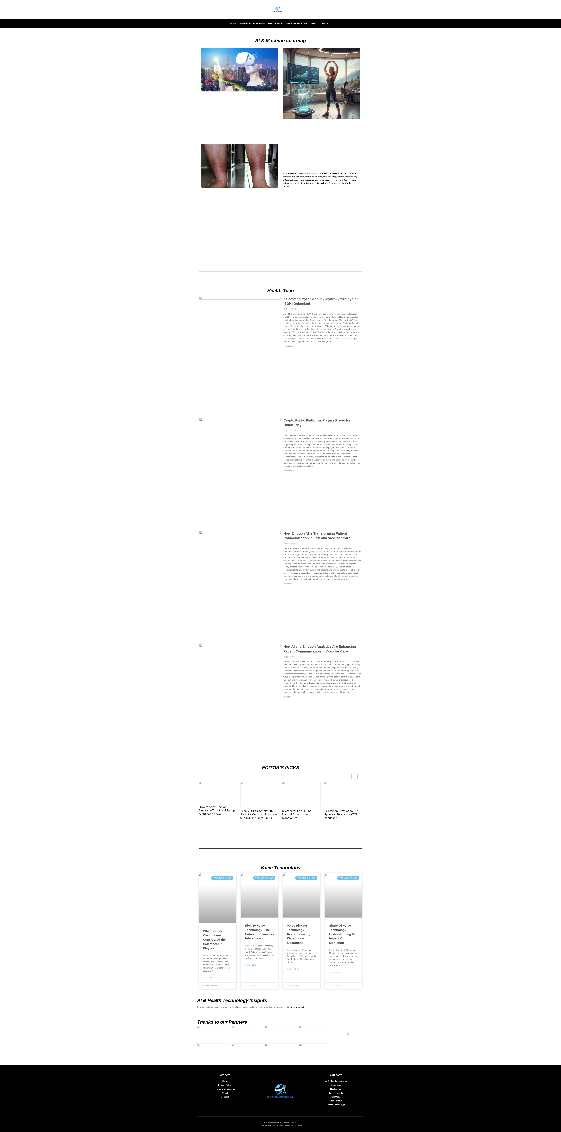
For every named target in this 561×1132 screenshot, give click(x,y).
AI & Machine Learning (252, 23)
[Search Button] (363, 23)
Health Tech (275, 23)
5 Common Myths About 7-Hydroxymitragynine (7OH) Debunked (300, 814)
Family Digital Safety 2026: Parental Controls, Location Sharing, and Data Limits (217, 814)
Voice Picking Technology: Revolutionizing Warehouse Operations (298, 934)
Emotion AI (336, 1085)
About (314, 23)
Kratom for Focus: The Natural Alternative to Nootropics (255, 814)
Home (233, 23)
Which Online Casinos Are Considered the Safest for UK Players (214, 939)
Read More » (288, 346)
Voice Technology (296, 23)
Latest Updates (336, 1096)
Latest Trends (336, 1093)
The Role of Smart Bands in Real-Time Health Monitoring (343, 790)
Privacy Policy (225, 1085)
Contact (326, 23)
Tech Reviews (336, 1100)
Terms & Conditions (225, 1089)
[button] (359, 776)
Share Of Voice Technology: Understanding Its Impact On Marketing (342, 934)
